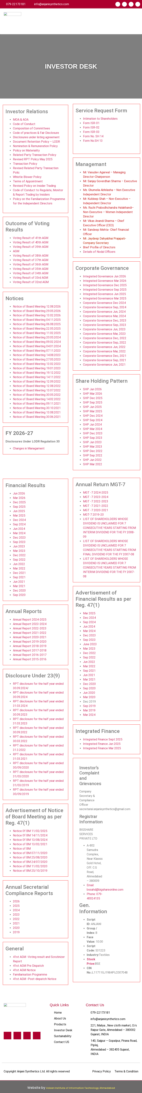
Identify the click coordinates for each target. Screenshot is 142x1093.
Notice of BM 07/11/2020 (30, 853)
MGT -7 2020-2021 (95, 510)
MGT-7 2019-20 (93, 514)
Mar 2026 (19, 498)
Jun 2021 (19, 581)
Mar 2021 (19, 586)
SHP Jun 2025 (92, 407)
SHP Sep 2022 (92, 455)
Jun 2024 (19, 529)
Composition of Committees (31, 128)
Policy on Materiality (26, 150)
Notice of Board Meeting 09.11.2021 (37, 403)
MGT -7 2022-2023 (95, 501)
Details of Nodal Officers (99, 251)
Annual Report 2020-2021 (29, 637)
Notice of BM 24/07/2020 (30, 862)
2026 (16, 901)
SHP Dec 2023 (92, 433)
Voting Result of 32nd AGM (31, 282)
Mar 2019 (89, 710)
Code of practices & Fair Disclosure (36, 133)
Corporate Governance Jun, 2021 (104, 364)
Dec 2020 (19, 590)
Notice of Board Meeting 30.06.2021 (37, 417)
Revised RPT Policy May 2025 (33, 159)
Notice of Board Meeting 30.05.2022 (37, 395)
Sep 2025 (19, 506)
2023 (16, 914)
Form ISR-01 (91, 123)
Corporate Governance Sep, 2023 (104, 325)
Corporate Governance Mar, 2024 (104, 316)
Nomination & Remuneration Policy (35, 146)
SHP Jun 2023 (92, 442)
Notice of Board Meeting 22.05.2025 (37, 328)
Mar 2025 (19, 515)
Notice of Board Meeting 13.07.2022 (37, 390)
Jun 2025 (19, 511)
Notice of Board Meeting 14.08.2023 (37, 355)
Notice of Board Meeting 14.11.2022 (37, 377)
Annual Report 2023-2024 (29, 624)
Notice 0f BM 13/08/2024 (30, 840)
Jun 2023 (19, 546)
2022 (16, 919)
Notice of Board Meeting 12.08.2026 (37, 306)
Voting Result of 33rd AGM (30, 277)
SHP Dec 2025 (92, 398)
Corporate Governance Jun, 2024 (104, 311)
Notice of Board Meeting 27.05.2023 (37, 359)
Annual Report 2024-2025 (29, 619)
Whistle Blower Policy (27, 177)
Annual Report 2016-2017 (29, 655)
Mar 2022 (19, 568)
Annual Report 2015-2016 (29, 659)
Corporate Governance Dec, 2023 (104, 320)
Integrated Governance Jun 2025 (104, 294)
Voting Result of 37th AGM (30, 260)
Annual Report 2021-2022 (29, 633)
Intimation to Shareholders (100, 118)
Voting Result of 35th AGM (30, 269)
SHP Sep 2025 (92, 402)
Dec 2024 (19, 520)
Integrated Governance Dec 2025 (105, 285)
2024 (16, 910)
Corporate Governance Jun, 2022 (104, 347)
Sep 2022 (19, 559)
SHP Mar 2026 (92, 393)
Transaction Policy (25, 163)
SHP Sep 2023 (92, 438)
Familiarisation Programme (30, 974)
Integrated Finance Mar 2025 (102, 748)
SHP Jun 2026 (92, 389)
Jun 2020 (89, 692)
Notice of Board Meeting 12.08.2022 (37, 386)
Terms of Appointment (28, 181)
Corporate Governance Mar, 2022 (104, 351)
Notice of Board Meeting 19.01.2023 (37, 368)
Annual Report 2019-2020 (29, 641)
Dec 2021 (19, 573)
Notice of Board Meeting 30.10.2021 (37, 408)
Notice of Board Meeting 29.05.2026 (37, 311)
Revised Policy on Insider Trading (34, 185)
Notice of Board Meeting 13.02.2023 (37, 364)
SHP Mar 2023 (92, 446)
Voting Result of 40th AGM (30, 242)
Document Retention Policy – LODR (36, 141)
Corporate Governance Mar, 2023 (104, 333)
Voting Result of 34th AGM (30, 273)
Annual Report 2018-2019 (29, 646)
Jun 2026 (19, 493)
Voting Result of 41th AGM (30, 238)
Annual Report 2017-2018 (29, 650)
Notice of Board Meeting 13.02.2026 (37, 315)
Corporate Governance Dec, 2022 (104, 338)
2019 (16, 932)
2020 (16, 928)
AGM (16, 251)
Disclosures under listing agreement (36, 137)
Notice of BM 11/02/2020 (30, 866)
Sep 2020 (19, 595)
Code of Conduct (24, 124)
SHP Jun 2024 (92, 424)
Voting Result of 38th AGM (30, 255)
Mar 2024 (19, 533)
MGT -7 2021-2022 (95, 506)
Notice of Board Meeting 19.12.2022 (37, 372)
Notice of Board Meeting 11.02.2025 (37, 333)
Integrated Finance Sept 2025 (102, 739)
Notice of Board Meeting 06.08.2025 (37, 324)
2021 (16, 923)
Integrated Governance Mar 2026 (104, 281)
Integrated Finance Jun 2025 (102, 744)
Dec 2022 (19, 555)
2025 (16, 906)
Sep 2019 (89, 706)
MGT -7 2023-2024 (95, 497)
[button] (135, 21)
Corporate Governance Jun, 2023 (104, 329)
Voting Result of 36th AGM (30, 264)
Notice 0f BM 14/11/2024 (30, 835)
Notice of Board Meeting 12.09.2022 (37, 381)
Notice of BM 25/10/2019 (30, 870)
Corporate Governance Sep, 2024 (104, 307)
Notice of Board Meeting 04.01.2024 (37, 346)
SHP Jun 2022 (92, 460)
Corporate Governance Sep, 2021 (104, 360)
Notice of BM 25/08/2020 (30, 857)
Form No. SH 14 (93, 136)
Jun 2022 (19, 564)
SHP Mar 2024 (92, 429)
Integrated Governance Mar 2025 (104, 298)
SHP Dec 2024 (92, 415)
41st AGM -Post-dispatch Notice (34, 979)
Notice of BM (22, 848)
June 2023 (90, 644)
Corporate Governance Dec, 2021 (104, 356)
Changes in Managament (29, 448)
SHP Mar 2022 (92, 464)
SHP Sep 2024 (92, 420)
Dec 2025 (19, 502)
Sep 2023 (19, 542)
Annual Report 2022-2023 (29, 628)
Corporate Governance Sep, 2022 (104, 342)
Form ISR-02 (91, 127)
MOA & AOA (20, 119)
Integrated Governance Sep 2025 (104, 289)
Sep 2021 (19, 577)
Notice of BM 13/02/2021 (30, 844)
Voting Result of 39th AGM (30, 247)
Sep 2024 (19, 524)
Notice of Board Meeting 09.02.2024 (37, 342)
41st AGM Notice (24, 970)
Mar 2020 (89, 697)
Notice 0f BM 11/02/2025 (30, 831)
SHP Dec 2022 (92, 451)
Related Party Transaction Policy (34, 155)
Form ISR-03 (91, 132)
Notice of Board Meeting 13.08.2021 (37, 412)
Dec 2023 (19, 537)
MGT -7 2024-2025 (95, 492)
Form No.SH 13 (93, 140)
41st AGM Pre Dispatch (28, 965)
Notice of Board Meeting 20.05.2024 (37, 337)
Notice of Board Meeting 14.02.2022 (37, 399)
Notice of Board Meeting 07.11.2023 (37, 350)
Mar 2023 (19, 551)
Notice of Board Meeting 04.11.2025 (37, 320)
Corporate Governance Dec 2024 (104, 303)
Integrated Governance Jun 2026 (104, 276)
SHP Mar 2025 (92, 411)
